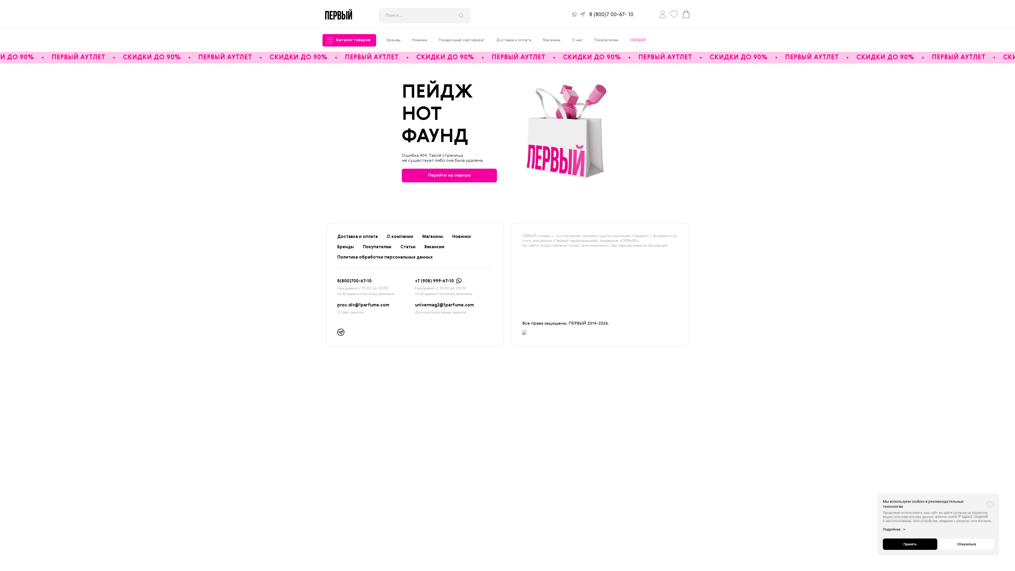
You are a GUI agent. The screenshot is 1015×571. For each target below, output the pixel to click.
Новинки (419, 40)
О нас (577, 40)
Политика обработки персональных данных (385, 257)
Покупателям (606, 40)
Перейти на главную (449, 175)
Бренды (393, 40)
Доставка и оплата (513, 40)
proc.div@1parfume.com (363, 305)
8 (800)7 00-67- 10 (611, 14)
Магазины (551, 40)
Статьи (408, 247)
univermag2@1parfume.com (444, 305)
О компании (400, 237)
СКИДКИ (637, 40)
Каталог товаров (353, 40)
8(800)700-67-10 (354, 281)
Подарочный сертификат (462, 40)
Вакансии (434, 247)
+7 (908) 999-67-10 (434, 281)
